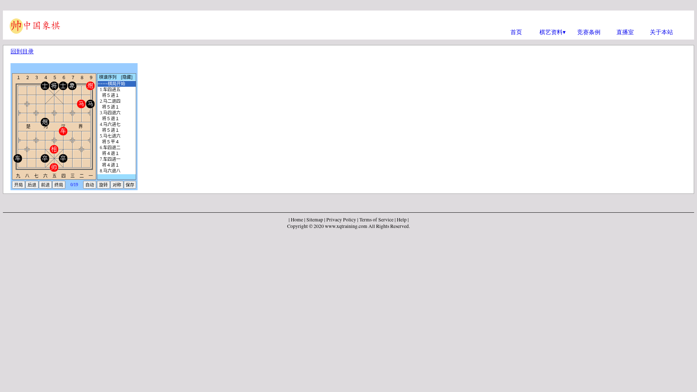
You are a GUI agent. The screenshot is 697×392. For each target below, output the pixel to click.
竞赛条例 (588, 32)
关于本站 (661, 32)
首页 (516, 32)
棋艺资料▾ (552, 32)
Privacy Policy (341, 219)
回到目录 (22, 51)
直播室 (625, 32)
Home (297, 219)
